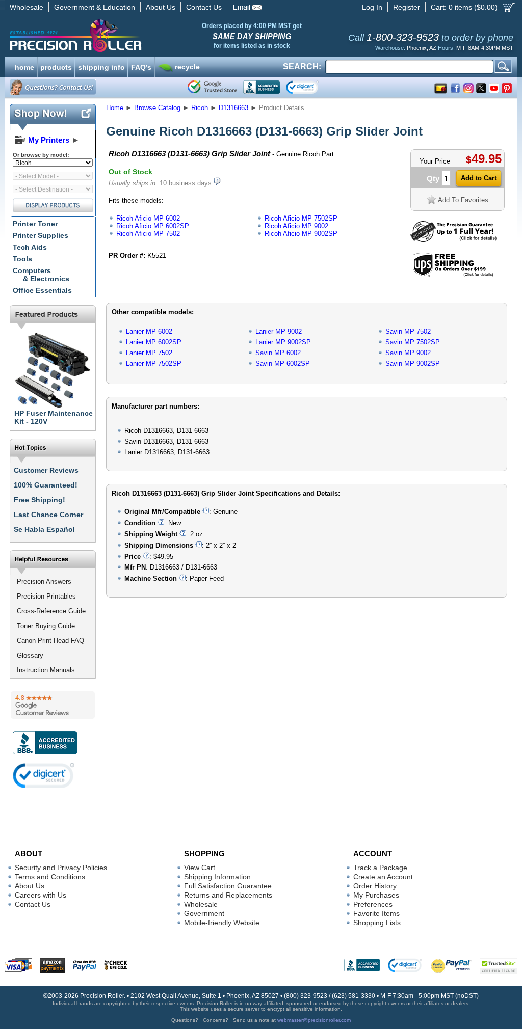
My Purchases (376, 895)
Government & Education (94, 7)
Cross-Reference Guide (51, 611)
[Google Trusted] (212, 87)
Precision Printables (46, 596)
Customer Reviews (46, 470)
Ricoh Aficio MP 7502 (148, 233)
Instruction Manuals (46, 670)
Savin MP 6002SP (282, 363)
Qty (433, 178)
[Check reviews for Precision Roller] (53, 705)
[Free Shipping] (452, 275)
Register (406, 7)
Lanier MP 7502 (149, 353)
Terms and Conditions (50, 877)
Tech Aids (30, 247)
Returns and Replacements (228, 895)
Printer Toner (35, 224)
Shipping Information (217, 877)
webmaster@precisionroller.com (314, 1020)
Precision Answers (44, 581)
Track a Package (380, 867)
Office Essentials (42, 290)
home (24, 66)
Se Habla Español (44, 529)
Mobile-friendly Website (221, 922)
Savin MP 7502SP (412, 342)
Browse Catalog (157, 108)
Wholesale (26, 7)
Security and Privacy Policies (61, 867)
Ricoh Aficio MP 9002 (296, 226)
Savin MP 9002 (408, 353)
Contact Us (204, 7)
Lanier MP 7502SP (153, 363)
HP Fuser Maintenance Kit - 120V (53, 417)
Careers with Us (40, 895)
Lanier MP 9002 (278, 331)
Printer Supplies (40, 235)
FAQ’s (141, 66)
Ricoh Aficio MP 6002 (148, 218)
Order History (375, 886)
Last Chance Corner (48, 514)
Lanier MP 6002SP (153, 342)
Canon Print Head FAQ (50, 640)
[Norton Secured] (310, 87)
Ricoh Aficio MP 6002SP (152, 226)
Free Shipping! (39, 500)
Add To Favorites (463, 200)
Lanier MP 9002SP (283, 342)
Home (114, 108)
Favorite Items (376, 913)
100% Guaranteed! (45, 485)
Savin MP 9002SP (412, 363)
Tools (22, 259)
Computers (41, 274)
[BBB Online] (261, 87)
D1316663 (233, 108)
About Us (160, 7)
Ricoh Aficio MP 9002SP (301, 233)
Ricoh (199, 108)
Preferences (373, 904)
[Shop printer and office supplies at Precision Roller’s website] (129, 35)
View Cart (199, 867)
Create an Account (383, 877)
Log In (372, 7)
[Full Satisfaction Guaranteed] (453, 239)
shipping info (101, 66)
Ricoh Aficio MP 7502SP (301, 218)
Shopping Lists (377, 922)
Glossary (30, 655)
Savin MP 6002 (278, 353)
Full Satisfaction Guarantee (228, 886)
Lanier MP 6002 (149, 331)
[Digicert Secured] (44, 775)
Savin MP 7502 (408, 331)
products (56, 66)
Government (204, 913)
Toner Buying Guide (46, 626)
